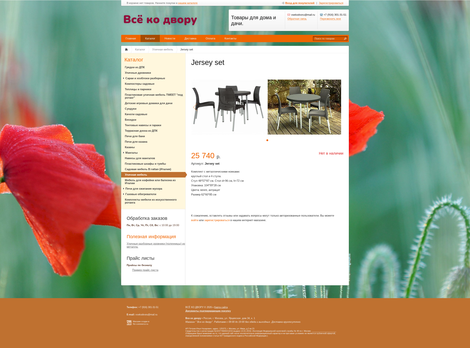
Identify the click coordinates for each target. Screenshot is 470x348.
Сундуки (130, 108)
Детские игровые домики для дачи (148, 103)
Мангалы (131, 152)
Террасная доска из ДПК (141, 130)
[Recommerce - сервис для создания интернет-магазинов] (129, 324)
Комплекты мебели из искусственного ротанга (151, 201)
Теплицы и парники (138, 89)
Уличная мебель (136, 174)
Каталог (150, 38)
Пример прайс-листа (145, 270)
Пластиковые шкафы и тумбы (145, 163)
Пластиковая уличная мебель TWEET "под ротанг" (154, 96)
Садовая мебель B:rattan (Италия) (148, 169)
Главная (131, 38)
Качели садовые (136, 114)
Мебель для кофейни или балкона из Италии (150, 182)
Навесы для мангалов (140, 158)
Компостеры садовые (139, 83)
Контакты (230, 38)
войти (194, 220)
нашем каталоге (188, 3)
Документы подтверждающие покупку (208, 310)
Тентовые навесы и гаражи (143, 125)
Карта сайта (221, 307)
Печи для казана (136, 141)
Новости (169, 38)
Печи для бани (135, 136)
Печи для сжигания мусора (143, 188)
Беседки (130, 119)
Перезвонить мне (330, 18)
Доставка (190, 38)
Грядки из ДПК (135, 67)
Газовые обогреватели (140, 194)
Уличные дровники (138, 72)
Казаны (130, 147)
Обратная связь (297, 18)
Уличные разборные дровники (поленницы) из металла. (156, 245)
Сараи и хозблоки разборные (145, 78)
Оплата (210, 38)
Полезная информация (151, 236)
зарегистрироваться (217, 220)
